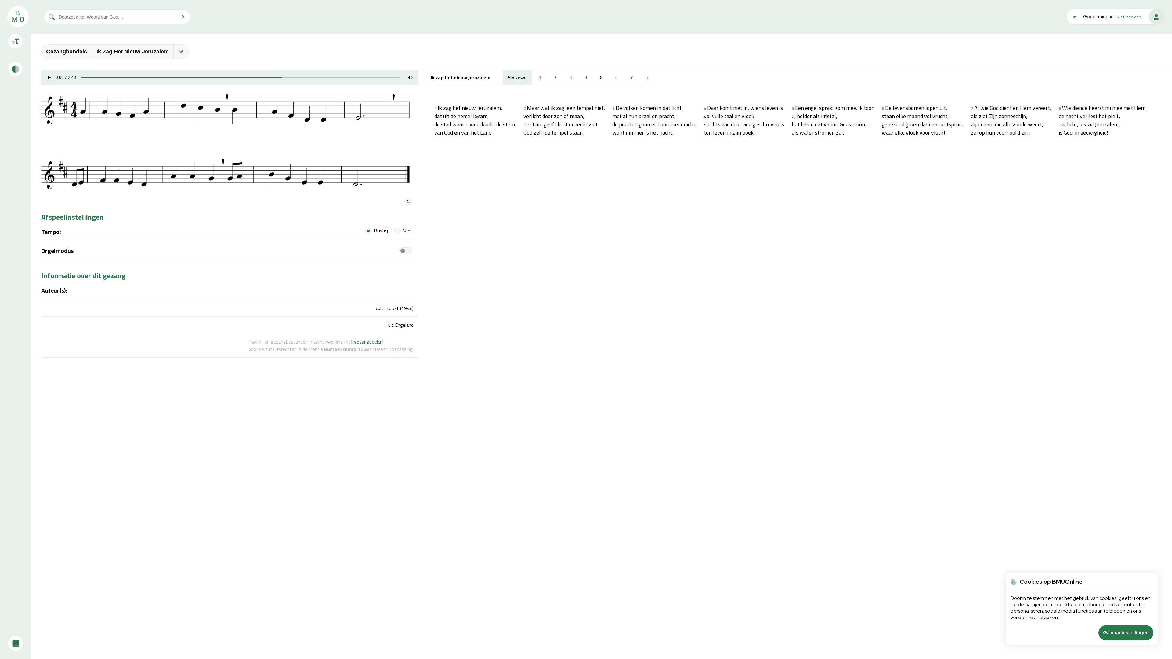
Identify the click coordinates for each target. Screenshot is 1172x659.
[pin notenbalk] (408, 201)
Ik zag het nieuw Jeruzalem (132, 52)
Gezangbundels (66, 52)
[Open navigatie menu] (181, 51)
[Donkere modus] (15, 69)
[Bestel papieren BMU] (16, 643)
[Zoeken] (182, 16)
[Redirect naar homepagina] (18, 16)
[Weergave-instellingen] (15, 41)
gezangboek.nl (368, 341)
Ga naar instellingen (1126, 633)
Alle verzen (517, 77)
